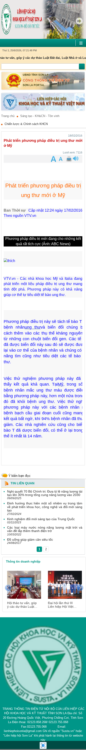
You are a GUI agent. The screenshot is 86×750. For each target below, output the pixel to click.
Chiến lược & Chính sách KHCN (26, 124)
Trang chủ (7, 116)
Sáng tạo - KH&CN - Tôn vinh (39, 116)
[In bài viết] (68, 158)
